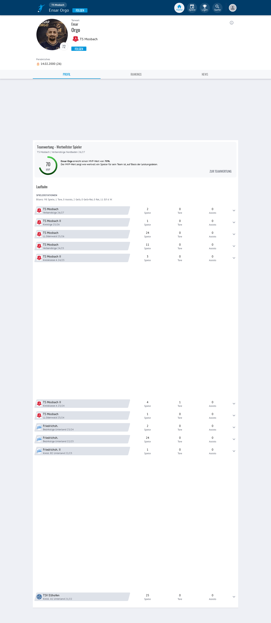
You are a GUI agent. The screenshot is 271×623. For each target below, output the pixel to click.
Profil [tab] (67, 74)
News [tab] (205, 74)
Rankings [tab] (136, 74)
